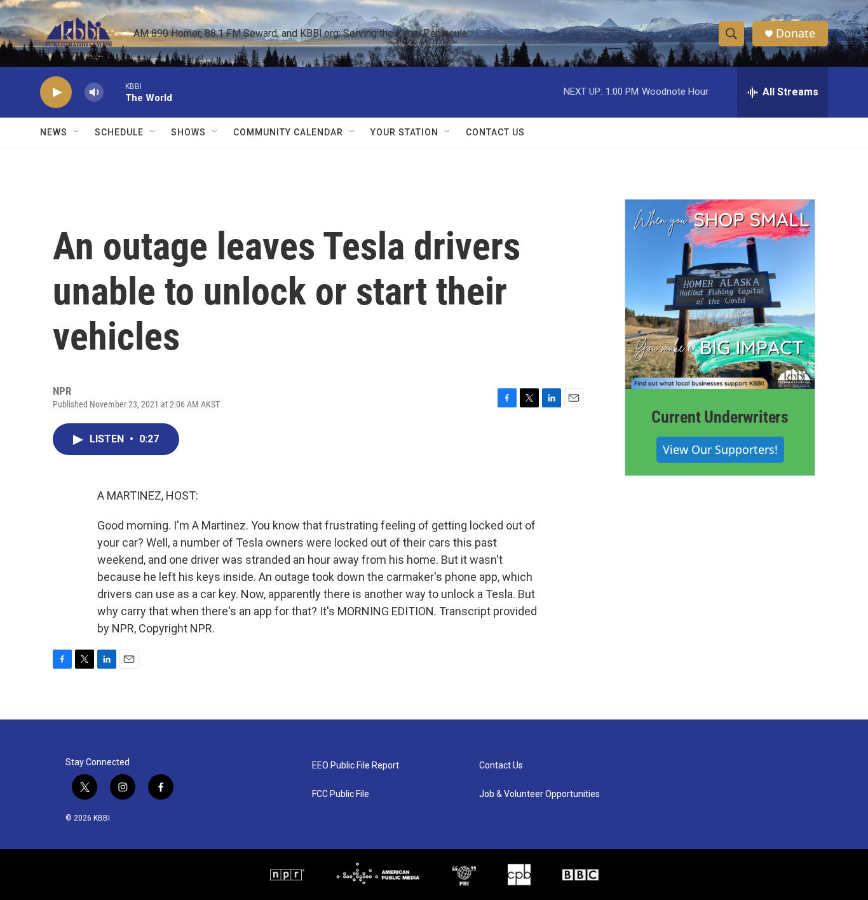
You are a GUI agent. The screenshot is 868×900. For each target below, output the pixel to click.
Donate (795, 33)
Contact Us (495, 132)
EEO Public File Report (355, 765)
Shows (188, 132)
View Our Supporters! (720, 449)
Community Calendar (288, 132)
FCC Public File (340, 794)
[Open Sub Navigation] (77, 132)
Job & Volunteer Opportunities (539, 794)
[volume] (94, 92)
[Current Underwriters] (720, 294)
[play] (56, 92)
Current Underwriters (720, 416)
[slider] (114, 92)
